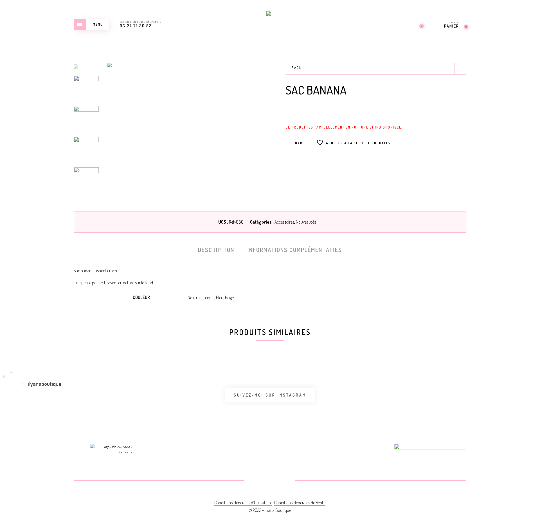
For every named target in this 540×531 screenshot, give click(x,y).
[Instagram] (283, 481)
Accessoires (284, 222)
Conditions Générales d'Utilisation (243, 502)
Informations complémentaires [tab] (295, 249)
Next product (460, 68)
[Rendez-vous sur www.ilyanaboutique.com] (406, 405)
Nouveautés (306, 222)
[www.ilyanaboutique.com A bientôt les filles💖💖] (134, 408)
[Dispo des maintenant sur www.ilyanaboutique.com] (315, 408)
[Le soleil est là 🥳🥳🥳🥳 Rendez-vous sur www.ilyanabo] (44, 408)
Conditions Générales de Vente (299, 502)
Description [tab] (216, 249)
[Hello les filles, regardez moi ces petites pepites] (225, 408)
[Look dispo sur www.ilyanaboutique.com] (496, 405)
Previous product (448, 68)
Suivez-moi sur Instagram (270, 395)
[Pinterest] (270, 481)
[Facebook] (256, 481)
